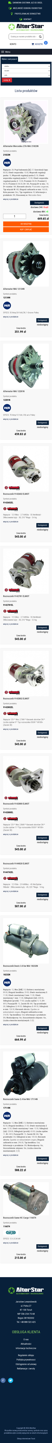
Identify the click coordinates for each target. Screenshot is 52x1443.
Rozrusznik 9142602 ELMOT (16, 494)
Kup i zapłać (26, 229)
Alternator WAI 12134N (13, 289)
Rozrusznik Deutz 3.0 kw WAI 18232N (20, 966)
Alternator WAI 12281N (13, 391)
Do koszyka (26, 224)
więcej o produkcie (10, 199)
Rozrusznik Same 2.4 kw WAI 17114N (20, 1099)
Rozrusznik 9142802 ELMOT (16, 698)
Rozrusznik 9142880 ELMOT (16, 803)
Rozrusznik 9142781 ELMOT (16, 596)
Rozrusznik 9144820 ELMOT (16, 863)
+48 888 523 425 (27, 1322)
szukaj (5, 80)
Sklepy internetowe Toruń (26, 1439)
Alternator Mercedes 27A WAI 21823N (20, 146)
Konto (13, 44)
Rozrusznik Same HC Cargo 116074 (19, 1217)
